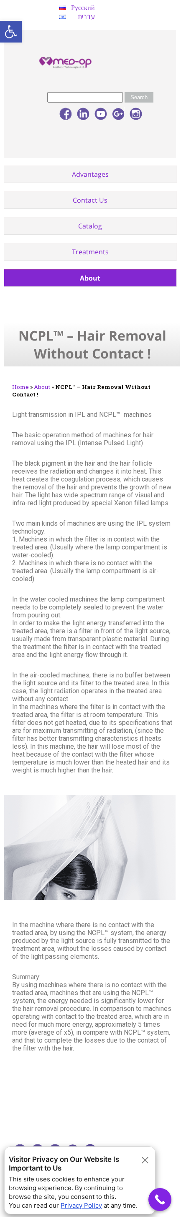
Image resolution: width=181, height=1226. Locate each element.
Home (20, 387)
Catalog (90, 226)
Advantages (90, 174)
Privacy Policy (81, 1205)
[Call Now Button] (159, 1199)
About (90, 278)
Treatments (90, 251)
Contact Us (90, 200)
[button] (11, 32)
